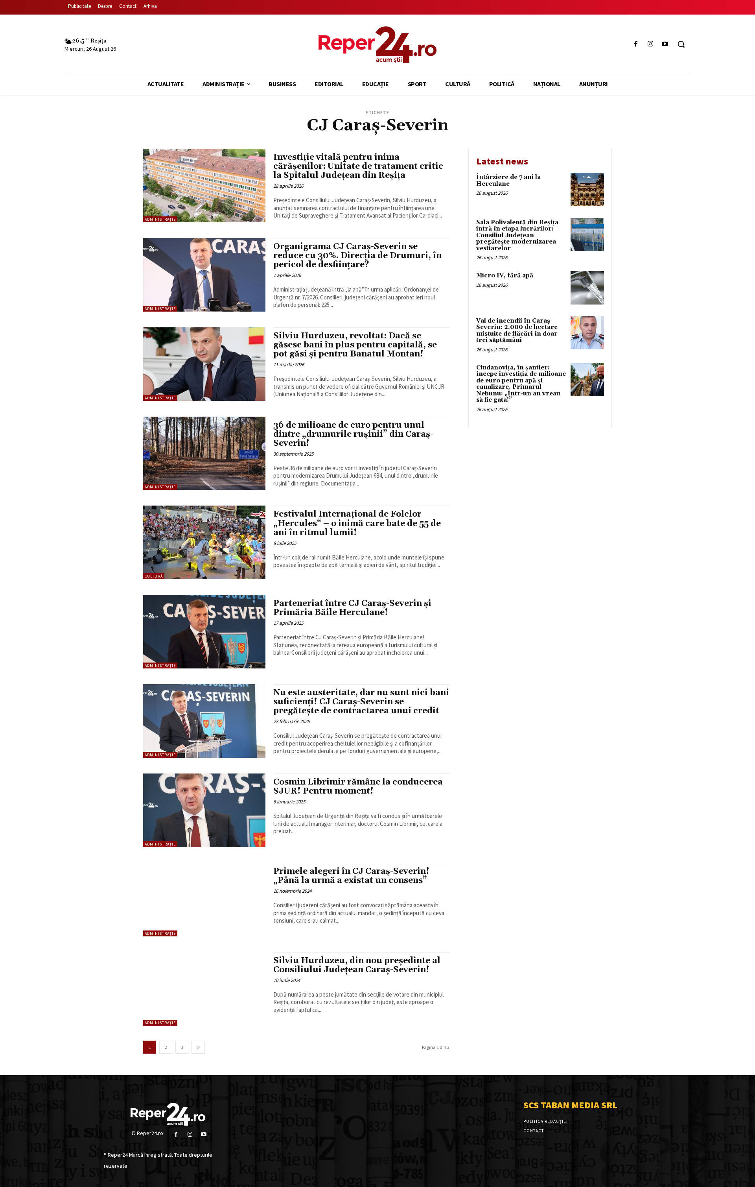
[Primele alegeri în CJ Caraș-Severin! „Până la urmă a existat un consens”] (204, 899)
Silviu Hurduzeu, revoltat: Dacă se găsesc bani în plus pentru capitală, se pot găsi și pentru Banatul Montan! (355, 345)
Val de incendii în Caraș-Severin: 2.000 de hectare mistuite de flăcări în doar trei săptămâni (517, 330)
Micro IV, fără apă (504, 275)
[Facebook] (635, 44)
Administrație (160, 219)
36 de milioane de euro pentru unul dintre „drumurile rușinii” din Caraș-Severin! (353, 434)
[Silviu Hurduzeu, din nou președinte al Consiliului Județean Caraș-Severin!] (204, 989)
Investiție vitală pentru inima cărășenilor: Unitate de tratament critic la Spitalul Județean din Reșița (358, 166)
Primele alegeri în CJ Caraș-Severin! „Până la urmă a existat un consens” (351, 876)
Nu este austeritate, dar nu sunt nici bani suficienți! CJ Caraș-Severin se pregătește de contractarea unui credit (361, 702)
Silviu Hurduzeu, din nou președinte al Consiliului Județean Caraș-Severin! (356, 965)
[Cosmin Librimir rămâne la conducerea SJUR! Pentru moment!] (204, 810)
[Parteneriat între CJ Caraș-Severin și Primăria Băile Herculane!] (204, 631)
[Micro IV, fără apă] (587, 288)
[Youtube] (665, 44)
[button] (681, 44)
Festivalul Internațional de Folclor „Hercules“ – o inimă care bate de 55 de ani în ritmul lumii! (357, 523)
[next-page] (198, 1047)
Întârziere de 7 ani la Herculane (508, 181)
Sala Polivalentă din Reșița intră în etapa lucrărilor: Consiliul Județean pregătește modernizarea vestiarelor (517, 235)
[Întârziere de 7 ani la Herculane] (587, 189)
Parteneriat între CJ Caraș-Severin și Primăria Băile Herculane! (352, 608)
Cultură (154, 576)
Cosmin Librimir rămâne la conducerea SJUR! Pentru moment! (358, 786)
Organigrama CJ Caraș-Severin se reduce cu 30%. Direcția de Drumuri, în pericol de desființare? (357, 256)
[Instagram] (650, 44)
